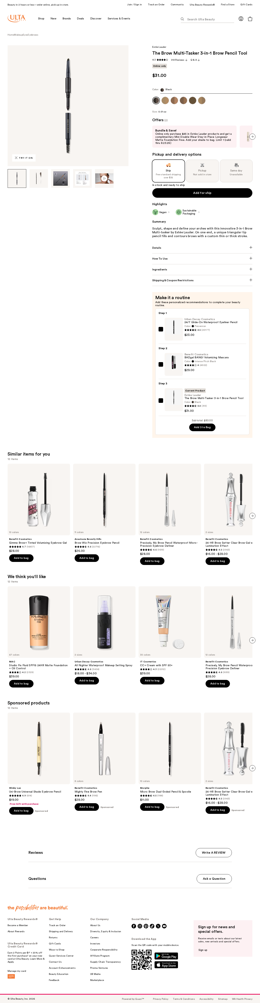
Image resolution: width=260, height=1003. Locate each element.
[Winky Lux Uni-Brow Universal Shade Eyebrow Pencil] (39, 759)
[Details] (202, 248)
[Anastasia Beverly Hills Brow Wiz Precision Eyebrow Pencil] (104, 508)
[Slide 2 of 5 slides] (39, 178)
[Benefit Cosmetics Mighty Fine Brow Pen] (104, 757)
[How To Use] (202, 258)
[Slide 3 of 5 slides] (60, 178)
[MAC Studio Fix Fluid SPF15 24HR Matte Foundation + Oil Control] (39, 632)
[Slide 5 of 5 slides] (104, 178)
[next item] (252, 137)
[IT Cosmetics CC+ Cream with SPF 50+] (170, 630)
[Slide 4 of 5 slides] (82, 178)
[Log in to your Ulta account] (241, 18)
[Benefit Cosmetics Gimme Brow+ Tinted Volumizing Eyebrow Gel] (39, 508)
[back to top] (248, 991)
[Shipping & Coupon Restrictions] (202, 280)
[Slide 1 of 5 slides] (17, 178)
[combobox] (202, 91)
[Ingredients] (202, 269)
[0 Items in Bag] (250, 19)
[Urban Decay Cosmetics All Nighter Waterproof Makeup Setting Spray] (104, 630)
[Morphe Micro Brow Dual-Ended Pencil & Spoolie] (170, 757)
